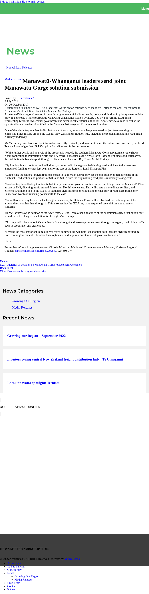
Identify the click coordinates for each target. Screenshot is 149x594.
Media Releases (23, 67)
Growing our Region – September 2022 (36, 336)
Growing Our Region (26, 301)
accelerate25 (28, 98)
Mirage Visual (72, 558)
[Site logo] (18, 10)
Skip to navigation (11, 1)
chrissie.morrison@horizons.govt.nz (35, 250)
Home (9, 67)
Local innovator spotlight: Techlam (33, 383)
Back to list (6, 267)
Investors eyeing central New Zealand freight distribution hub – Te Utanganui (65, 359)
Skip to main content (33, 1)
